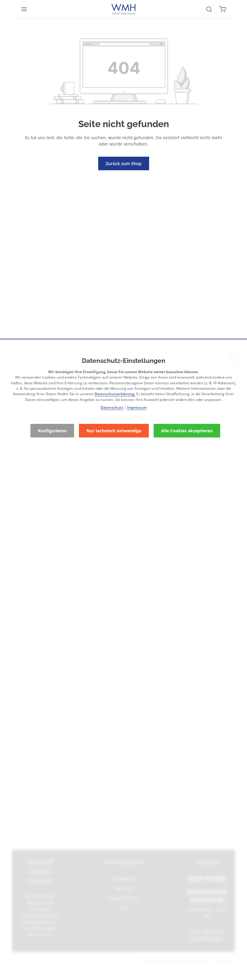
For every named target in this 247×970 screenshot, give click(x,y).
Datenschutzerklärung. (115, 393)
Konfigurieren (52, 431)
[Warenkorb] (222, 9)
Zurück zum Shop (124, 163)
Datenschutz (112, 407)
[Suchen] (209, 9)
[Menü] (24, 9)
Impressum (137, 407)
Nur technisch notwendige (113, 431)
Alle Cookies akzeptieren (187, 431)
